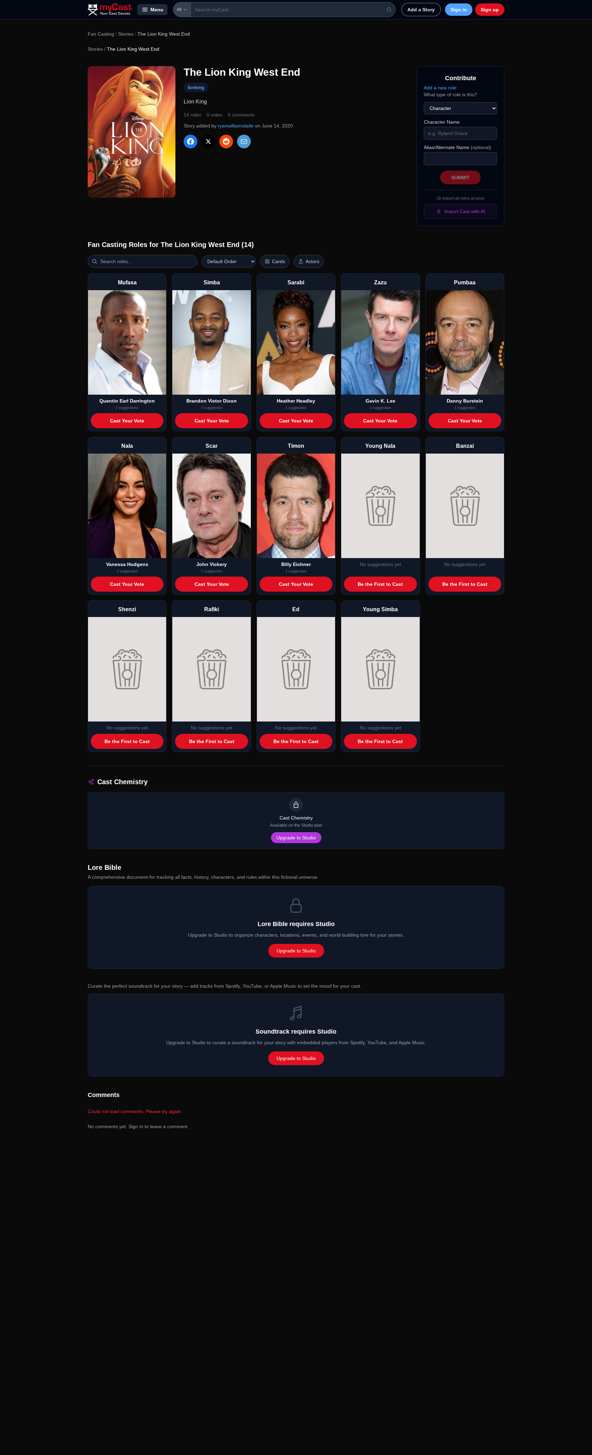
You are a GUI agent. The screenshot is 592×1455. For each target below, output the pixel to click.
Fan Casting (101, 34)
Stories (125, 34)
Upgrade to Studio (296, 837)
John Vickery (211, 564)
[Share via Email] (244, 141)
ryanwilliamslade (236, 125)
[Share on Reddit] (226, 141)
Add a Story (421, 9)
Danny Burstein (465, 401)
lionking (196, 87)
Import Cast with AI (464, 211)
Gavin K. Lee (380, 401)
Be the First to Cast (380, 584)
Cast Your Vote (127, 420)
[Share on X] (208, 141)
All (179, 9)
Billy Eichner (296, 564)
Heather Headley (296, 401)
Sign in (459, 9)
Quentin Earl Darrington (127, 401)
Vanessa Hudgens (127, 564)
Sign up (490, 9)
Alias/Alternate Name (457, 147)
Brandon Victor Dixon (211, 401)
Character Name (442, 122)
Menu (156, 9)
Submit (460, 177)
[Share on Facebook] (190, 141)
